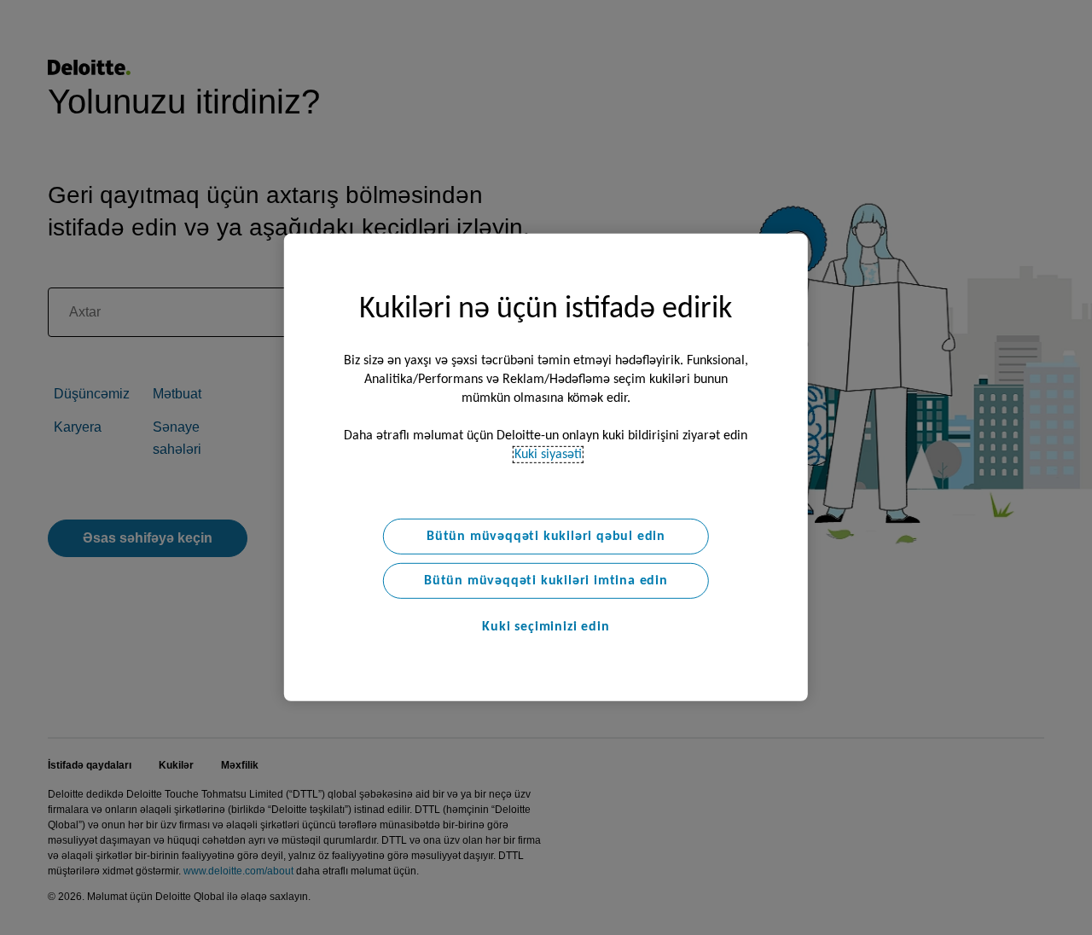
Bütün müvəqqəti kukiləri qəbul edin (546, 536)
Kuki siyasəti (548, 455)
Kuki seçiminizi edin (545, 627)
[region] (546, 467)
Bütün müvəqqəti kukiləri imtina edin (546, 581)
